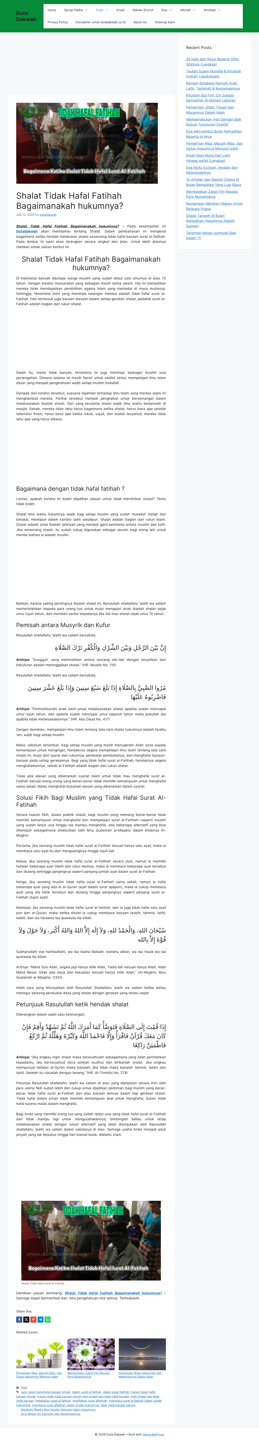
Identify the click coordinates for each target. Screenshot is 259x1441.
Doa (164, 10)
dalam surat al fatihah (86, 1392)
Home (52, 10)
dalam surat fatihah (116, 1392)
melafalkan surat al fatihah (53, 1400)
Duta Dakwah (26, 16)
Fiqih (99, 10)
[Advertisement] (91, 64)
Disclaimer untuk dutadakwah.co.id (100, 22)
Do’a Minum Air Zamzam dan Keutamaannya (50, 1414)
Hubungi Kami (165, 22)
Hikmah (185, 10)
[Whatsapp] (48, 1320)
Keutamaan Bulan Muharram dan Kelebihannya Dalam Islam (140, 1374)
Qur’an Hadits (73, 10)
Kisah (121, 10)
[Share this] (19, 1320)
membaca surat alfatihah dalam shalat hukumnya (65, 1405)
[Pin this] (33, 1320)
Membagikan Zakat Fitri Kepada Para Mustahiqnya (88, 1374)
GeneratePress (153, 1434)
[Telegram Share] (40, 1320)
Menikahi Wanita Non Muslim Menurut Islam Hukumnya (58, 1409)
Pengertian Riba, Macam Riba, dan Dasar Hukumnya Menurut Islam (39, 1374)
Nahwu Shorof (143, 10)
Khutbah (210, 10)
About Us (140, 22)
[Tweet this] (26, 1320)
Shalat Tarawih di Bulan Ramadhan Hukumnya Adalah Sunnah (210, 221)
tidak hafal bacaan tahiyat (118, 1405)
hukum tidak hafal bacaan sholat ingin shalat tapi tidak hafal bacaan (83, 1396)
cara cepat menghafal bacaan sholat (45, 1392)
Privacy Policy (58, 22)
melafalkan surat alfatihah (89, 1400)
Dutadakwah (27, 231)
